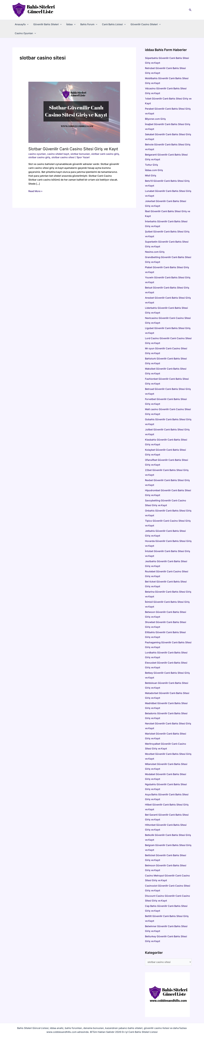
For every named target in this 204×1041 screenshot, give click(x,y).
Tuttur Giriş (151, 164)
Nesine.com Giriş (155, 251)
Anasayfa (20, 24)
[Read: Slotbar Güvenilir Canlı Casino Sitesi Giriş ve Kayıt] (74, 112)
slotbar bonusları (80, 153)
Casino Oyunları (24, 33)
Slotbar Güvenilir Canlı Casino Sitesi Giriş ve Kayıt (73, 149)
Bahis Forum (87, 24)
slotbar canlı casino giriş (105, 153)
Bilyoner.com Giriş (155, 118)
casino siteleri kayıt (58, 153)
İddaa (69, 24)
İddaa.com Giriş (154, 170)
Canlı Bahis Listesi (112, 24)
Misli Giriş (150, 175)
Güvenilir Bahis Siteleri (46, 24)
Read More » (35, 191)
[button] (190, 10)
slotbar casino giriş (39, 157)
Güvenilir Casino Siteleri (144, 24)
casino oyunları (37, 153)
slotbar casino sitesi (63, 157)
